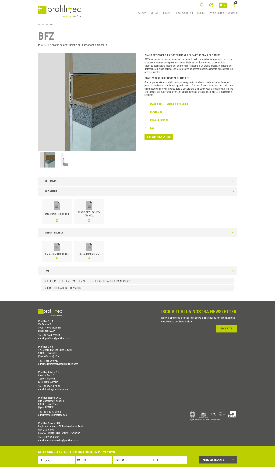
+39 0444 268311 (51, 335)
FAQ (152, 127)
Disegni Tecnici (159, 119)
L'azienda (141, 13)
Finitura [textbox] (119, 460)
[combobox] (56, 460)
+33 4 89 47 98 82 (51, 411)
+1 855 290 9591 (51, 360)
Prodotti (167, 13)
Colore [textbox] (156, 460)
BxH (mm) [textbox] (45, 460)
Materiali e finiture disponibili (169, 104)
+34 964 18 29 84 (51, 386)
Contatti (232, 13)
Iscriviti (226, 328)
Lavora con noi (216, 13)
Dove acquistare (184, 13)
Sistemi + (155, 13)
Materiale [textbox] (83, 460)
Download (156, 111)
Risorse (201, 13)
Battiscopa (43, 24)
